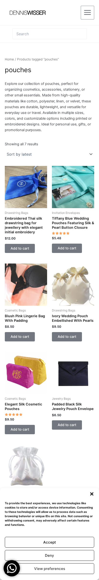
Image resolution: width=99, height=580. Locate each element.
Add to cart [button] (20, 248)
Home (9, 59)
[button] (91, 494)
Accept (49, 542)
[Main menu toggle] (87, 12)
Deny (49, 555)
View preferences (49, 568)
